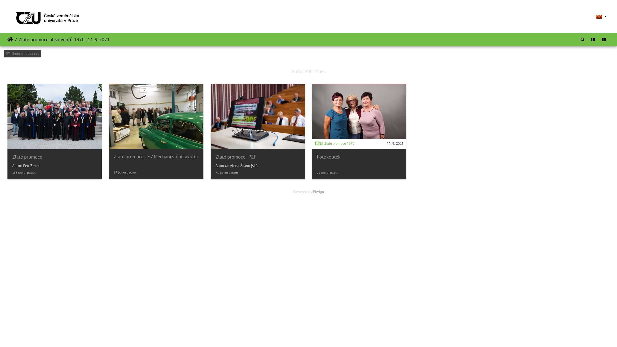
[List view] (604, 39)
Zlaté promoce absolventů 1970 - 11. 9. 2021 (64, 39)
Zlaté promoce (27, 157)
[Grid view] (593, 39)
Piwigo (318, 191)
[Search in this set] (582, 39)
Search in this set (25, 53)
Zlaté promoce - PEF (235, 157)
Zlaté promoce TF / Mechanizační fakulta (156, 156)
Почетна (10, 39)
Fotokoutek (329, 157)
